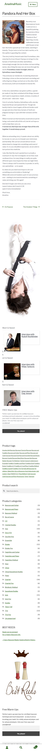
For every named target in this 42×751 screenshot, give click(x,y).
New (6, 564)
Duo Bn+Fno (9, 536)
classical (27, 461)
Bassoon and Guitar (13, 453)
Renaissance (20, 476)
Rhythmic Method (11, 587)
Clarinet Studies (10, 525)
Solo (6, 595)
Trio (6, 611)
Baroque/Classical (20, 450)
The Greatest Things (30, 207)
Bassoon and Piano (25, 453)
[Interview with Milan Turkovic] (12, 371)
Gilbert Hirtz (10, 471)
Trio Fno (8, 614)
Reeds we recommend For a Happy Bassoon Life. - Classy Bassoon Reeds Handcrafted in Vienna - (19, 636)
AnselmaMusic (13, 4)
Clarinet (22, 461)
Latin (37, 471)
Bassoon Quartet (7, 458)
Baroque (12, 450)
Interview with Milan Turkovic (28, 365)
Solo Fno (8, 599)
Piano (7, 575)
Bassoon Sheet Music (18, 458)
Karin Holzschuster (30, 471)
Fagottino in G (10, 466)
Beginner (17, 461)
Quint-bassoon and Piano (9, 476)
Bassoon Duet (15, 455)
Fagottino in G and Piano (21, 466)
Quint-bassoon (31, 474)
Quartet (8, 579)
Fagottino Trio (17, 468)
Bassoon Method (11, 513)
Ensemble (5, 463)
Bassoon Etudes (35, 455)
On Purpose (8, 207)
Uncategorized (10, 618)
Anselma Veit (6, 450)
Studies (7, 603)
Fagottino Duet (29, 463)
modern (4, 474)
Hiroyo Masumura (20, 471)
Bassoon (28, 450)
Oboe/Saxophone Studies (14, 572)
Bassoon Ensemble (24, 455)
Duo (6, 529)
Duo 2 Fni (8, 533)
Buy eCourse (9, 517)
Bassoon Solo (28, 458)
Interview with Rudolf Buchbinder (30, 335)
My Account (7, 747)
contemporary (34, 461)
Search (21, 747)
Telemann (31, 476)
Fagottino (11, 463)
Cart (32, 745)
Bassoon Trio (10, 461)
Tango (26, 476)
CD (6, 521)
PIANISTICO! (15, 474)
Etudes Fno (9, 548)
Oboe (8, 474)
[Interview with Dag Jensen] (12, 398)
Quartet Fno (9, 583)
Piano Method (23, 474)
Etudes (7, 544)
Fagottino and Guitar (12, 552)
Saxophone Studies (11, 591)
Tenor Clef (8, 607)
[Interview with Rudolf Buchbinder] (12, 342)
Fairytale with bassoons (27, 468)
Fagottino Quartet (7, 468)
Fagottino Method (34, 466)
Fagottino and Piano (19, 463)
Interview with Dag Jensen (28, 392)
